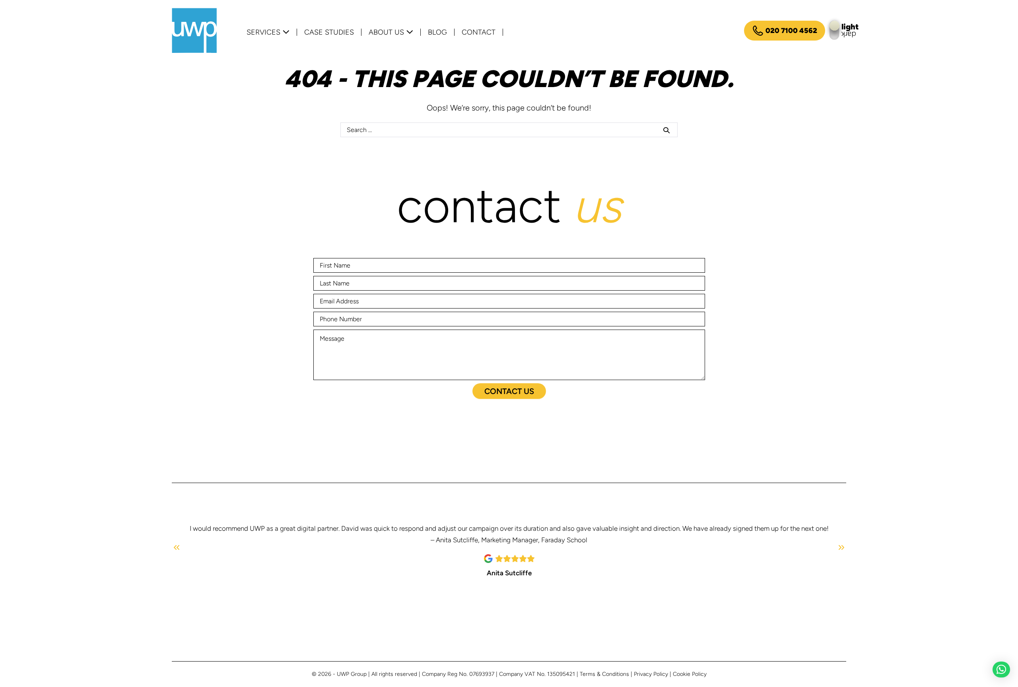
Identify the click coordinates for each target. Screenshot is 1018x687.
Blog (437, 32)
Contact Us (509, 391)
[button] (1001, 669)
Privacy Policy (651, 674)
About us (387, 32)
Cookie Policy (690, 674)
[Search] (666, 130)
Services (264, 32)
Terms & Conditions (604, 674)
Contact (478, 32)
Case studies (329, 32)
